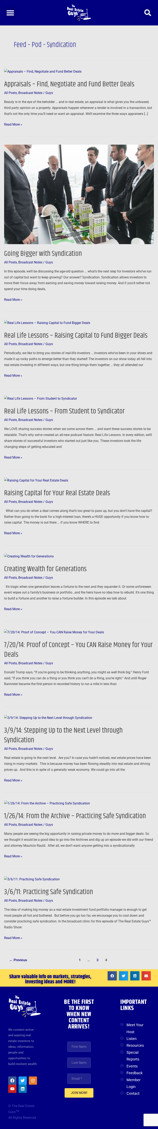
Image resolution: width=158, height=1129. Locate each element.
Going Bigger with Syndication (43, 253)
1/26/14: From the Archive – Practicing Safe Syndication (75, 816)
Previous (18, 960)
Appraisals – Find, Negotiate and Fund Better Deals (69, 84)
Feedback (135, 1073)
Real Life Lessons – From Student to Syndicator (64, 411)
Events (132, 1066)
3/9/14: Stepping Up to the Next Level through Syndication (63, 735)
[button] (10, 13)
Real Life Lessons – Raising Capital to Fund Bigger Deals (76, 335)
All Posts (10, 93)
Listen (132, 1038)
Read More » (13, 124)
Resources (135, 1045)
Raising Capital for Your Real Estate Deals (57, 493)
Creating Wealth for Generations (45, 569)
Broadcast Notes (30, 93)
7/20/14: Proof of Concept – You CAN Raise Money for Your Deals (78, 649)
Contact (133, 1093)
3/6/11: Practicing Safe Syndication (48, 892)
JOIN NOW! (79, 1093)
